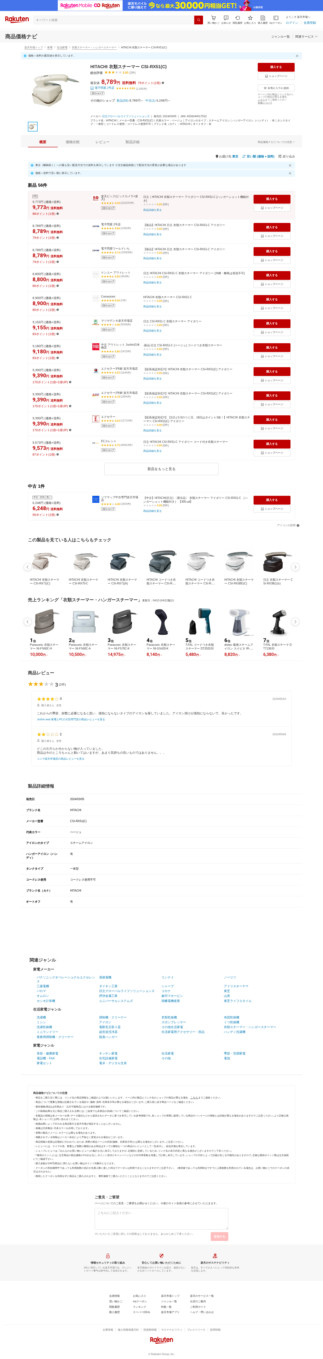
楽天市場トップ (33, 47)
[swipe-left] (27, 567)
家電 (50, 47)
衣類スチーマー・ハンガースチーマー (94, 47)
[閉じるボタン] (297, 55)
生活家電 (62, 47)
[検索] (198, 20)
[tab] (43, 142)
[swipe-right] (295, 567)
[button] (226, 19)
